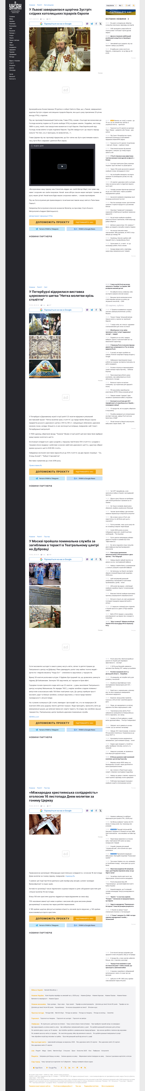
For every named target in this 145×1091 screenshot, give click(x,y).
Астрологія (105, 1050)
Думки (11, 68)
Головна (12, 16)
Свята (49, 1050)
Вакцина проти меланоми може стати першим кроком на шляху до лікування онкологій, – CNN (119, 299)
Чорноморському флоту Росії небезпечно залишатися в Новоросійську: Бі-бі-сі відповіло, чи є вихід (120, 713)
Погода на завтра (71, 1013)
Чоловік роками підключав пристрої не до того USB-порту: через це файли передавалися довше (120, 191)
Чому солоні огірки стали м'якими (78, 1024)
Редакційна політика (91, 1086)
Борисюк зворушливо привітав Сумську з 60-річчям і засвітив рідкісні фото (119, 700)
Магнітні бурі (59, 1013)
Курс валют (70, 1004)
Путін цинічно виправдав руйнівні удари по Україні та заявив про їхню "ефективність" (119, 539)
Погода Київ (49, 1013)
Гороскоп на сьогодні (64, 1018)
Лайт (11, 42)
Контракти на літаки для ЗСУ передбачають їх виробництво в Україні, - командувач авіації (120, 403)
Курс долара (51, 1004)
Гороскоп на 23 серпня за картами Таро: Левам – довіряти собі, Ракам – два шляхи (120, 130)
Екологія (12, 31)
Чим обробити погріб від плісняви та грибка (46, 1036)
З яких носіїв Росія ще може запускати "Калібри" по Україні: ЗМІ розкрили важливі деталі (118, 286)
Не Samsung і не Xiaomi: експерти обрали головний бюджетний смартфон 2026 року (119, 573)
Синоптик (110, 1013)
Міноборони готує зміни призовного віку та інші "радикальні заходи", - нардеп (118, 332)
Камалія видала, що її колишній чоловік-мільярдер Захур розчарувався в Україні (120, 891)
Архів (11, 74)
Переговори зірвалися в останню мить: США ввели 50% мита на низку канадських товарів (119, 841)
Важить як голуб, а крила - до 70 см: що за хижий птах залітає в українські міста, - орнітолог (120, 122)
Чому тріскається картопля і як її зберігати (56, 1062)
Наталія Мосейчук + (51, 990)
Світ (10, 28)
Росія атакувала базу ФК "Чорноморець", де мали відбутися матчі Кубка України (119, 884)
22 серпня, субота (114, 305)
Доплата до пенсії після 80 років (42, 1007)
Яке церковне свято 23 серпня (109, 1042)
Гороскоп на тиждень (47, 1018)
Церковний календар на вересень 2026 (61, 1042)
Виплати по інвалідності (39, 998)
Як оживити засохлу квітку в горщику (44, 1033)
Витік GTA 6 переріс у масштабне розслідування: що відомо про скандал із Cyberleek (120, 616)
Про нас (78, 1086)
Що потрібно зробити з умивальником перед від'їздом (77, 1030)
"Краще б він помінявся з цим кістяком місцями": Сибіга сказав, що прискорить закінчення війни (119, 965)
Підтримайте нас (121, 12)
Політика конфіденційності (63, 1086)
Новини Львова (110, 995)
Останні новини (116, 19)
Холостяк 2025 (82, 1050)
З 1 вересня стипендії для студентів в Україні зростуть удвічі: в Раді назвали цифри (120, 608)
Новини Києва (121, 995)
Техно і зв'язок (14, 40)
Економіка (12, 26)
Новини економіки (38, 1004)
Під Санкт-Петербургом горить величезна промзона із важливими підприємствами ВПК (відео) (118, 137)
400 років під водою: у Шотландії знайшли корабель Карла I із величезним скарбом (119, 588)
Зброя (11, 45)
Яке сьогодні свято (38, 1042)
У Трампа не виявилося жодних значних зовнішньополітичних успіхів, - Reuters (119, 311)
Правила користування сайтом (39, 1086)
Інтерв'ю (12, 65)
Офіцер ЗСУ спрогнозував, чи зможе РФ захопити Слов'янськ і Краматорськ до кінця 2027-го (120, 733)
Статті (11, 63)
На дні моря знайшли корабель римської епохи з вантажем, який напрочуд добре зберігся (120, 219)
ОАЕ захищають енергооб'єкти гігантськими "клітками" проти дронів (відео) (118, 30)
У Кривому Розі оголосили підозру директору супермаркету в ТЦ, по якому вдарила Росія (120, 347)
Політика (12, 23)
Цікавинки (12, 54)
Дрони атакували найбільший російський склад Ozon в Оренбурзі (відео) (118, 38)
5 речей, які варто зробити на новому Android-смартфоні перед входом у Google (120, 354)
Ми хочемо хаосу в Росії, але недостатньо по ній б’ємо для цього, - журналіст (118, 519)
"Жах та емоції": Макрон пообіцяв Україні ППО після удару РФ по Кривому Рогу (120, 623)
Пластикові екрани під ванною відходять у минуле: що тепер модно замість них (118, 150)
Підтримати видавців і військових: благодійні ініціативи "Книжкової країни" (120, 856)
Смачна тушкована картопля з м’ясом (118, 1056)
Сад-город (35, 1062)
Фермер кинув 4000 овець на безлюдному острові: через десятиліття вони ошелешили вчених (119, 764)
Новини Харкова (97, 995)
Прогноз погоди (37, 1013)
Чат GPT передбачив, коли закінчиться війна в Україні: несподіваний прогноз (119, 493)
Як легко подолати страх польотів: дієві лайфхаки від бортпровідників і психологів (120, 547)
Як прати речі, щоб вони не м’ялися (53, 1024)
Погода (11, 57)
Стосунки (66, 1050)
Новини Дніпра (86, 995)
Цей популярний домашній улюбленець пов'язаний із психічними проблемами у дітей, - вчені (118, 580)
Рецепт (38, 1050)
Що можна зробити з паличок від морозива (111, 1030)
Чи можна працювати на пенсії (76, 1007)
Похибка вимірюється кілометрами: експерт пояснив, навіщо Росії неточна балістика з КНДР (120, 416)
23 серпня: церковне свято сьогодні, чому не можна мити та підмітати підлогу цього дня (120, 184)
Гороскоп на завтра (79, 1018)
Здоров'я (12, 49)
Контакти (12, 79)
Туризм (11, 52)
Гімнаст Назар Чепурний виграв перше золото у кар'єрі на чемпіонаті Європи (119, 319)
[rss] (85, 1067)
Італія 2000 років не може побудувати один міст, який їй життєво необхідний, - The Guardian (119, 532)
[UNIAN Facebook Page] (61, 1067)
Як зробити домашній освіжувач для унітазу (105, 1027)
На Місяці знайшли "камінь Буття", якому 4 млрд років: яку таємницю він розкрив (120, 824)
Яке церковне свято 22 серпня (86, 1042)
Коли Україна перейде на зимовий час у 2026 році (62, 995)
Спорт (11, 35)
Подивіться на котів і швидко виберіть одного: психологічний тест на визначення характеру (119, 339)
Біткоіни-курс (92, 1007)
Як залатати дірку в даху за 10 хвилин (44, 1030)
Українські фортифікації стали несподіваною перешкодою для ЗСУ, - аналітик (118, 685)
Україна (11, 21)
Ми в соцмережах (108, 1086)
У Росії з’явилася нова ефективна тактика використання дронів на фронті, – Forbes (120, 158)
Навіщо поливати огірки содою (82, 1062)
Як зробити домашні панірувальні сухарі (106, 1033)
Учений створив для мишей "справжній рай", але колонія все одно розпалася (119, 848)
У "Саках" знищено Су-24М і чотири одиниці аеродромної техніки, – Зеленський (120, 917)
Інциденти (12, 47)
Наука (11, 38)
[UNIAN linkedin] (69, 1067)
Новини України (37, 995)
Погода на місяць (100, 1013)
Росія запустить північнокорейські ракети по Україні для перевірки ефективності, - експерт (119, 661)
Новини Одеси (54, 998)
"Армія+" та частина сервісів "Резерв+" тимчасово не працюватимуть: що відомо (120, 899)
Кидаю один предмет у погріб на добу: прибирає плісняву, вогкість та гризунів (119, 746)
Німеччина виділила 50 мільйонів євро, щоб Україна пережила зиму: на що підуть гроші (120, 871)
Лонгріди (12, 70)
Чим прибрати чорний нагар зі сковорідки (105, 1024)
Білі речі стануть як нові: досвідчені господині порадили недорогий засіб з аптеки (120, 601)
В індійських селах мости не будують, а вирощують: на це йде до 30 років (119, 51)
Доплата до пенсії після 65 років (106, 1004)
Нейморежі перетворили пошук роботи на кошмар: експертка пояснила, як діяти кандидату (120, 362)
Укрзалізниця (59, 1007)
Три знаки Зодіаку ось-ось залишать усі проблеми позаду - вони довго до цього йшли (120, 863)
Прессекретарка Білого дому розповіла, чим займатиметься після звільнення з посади (118, 377)
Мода (44, 1050)
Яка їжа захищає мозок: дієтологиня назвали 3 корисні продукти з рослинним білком (120, 204)
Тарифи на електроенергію (85, 1004)
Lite (32, 1051)
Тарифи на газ (124, 1004)
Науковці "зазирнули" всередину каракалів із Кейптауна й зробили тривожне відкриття (120, 212)
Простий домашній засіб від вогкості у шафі (77, 1036)
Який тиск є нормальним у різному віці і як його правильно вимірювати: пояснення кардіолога (120, 692)
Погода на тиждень (85, 1013)
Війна (11, 19)
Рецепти (34, 1056)
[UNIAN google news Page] (73, 1067)
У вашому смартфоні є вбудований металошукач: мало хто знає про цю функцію (120, 973)
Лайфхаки (35, 1024)
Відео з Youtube (14, 61)
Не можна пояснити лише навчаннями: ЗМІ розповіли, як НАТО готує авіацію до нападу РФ (120, 232)
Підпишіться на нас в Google (58, 24)
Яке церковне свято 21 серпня (41, 1045)
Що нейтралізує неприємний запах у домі (74, 1027)
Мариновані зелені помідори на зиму (91, 1056)
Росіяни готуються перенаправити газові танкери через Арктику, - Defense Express (119, 369)
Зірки (73, 1050)
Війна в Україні (37, 990)
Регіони (12, 33)
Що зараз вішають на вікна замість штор (45, 1027)
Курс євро (61, 1004)
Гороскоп (35, 1018)
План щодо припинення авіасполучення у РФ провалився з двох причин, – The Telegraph (119, 554)
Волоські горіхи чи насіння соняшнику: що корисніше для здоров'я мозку (119, 384)
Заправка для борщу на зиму (50, 1056)
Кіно (90, 1050)
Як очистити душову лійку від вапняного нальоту (75, 1033)
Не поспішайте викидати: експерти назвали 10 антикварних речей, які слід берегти (120, 176)
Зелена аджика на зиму (69, 1056)
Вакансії (12, 76)
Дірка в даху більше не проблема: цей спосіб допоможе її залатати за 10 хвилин (119, 500)
